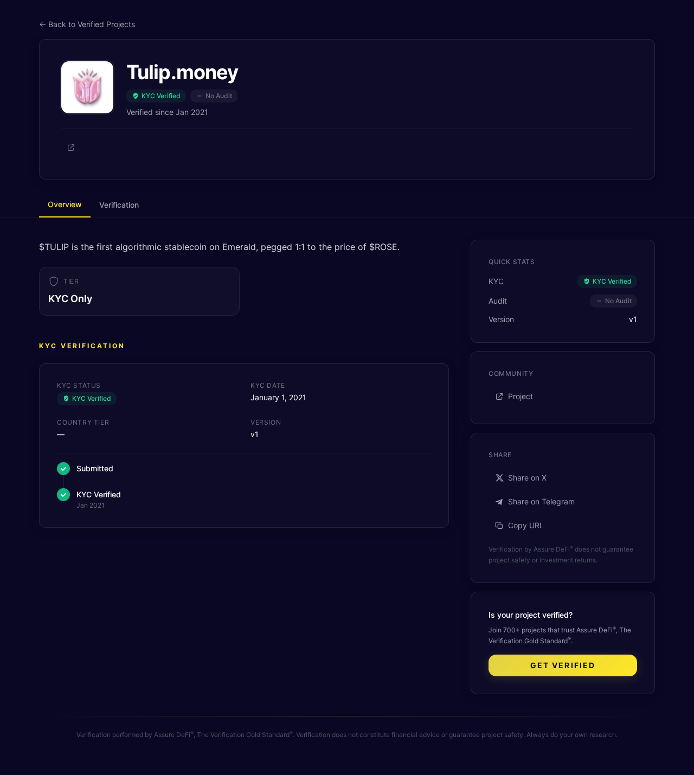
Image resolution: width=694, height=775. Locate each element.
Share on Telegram (541, 501)
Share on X (527, 477)
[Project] (71, 147)
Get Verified (562, 665)
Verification (119, 204)
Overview (65, 204)
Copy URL (526, 525)
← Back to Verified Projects (87, 24)
